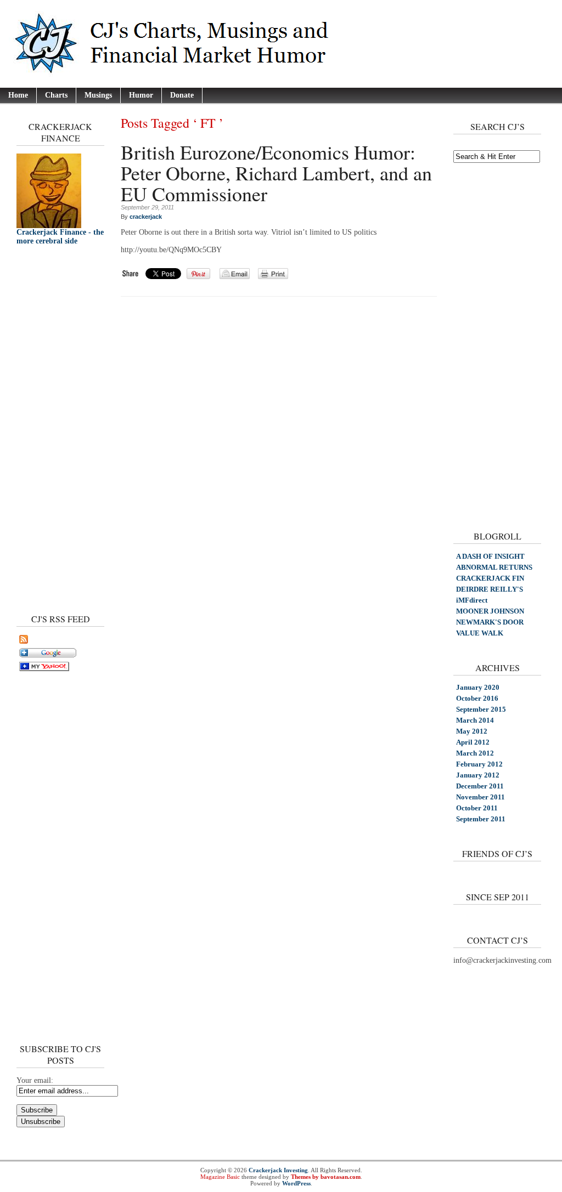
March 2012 (475, 753)
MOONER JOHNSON (490, 611)
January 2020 (477, 687)
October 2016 (477, 698)
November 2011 (480, 797)
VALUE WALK (479, 633)
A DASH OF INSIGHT (490, 556)
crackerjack (146, 216)
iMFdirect (471, 600)
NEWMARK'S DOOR (490, 622)
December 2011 (480, 786)
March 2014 (475, 720)
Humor (141, 95)
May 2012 (471, 731)
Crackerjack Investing (278, 1170)
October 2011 (477, 808)
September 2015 (481, 709)
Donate (182, 95)
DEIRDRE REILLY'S (489, 589)
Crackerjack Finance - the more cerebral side (60, 236)
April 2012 (473, 742)
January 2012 (477, 775)
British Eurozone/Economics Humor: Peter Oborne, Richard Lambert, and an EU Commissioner (276, 173)
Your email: (34, 1080)
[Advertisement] (49, 426)
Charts (56, 95)
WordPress (296, 1183)
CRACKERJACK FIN (490, 578)
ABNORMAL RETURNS (494, 567)
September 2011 (480, 819)
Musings (98, 95)
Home (18, 95)
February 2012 (479, 764)
